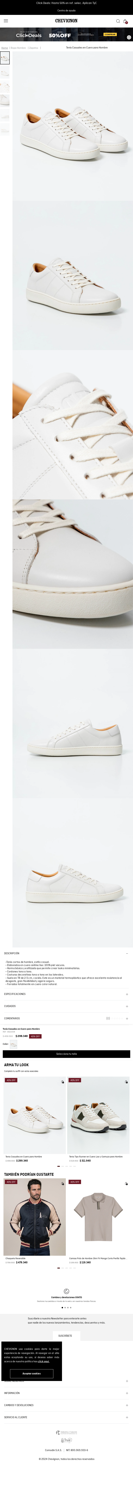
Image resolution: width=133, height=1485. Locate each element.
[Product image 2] (5, 72)
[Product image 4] (5, 100)
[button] (6, 21)
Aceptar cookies (32, 1373)
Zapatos (33, 48)
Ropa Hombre (18, 48)
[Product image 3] (5, 86)
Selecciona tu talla (66, 1054)
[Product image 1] (5, 57)
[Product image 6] (5, 129)
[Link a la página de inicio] (5, 48)
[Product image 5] (5, 115)
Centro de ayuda (66, 10)
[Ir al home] (66, 22)
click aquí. (44, 1361)
